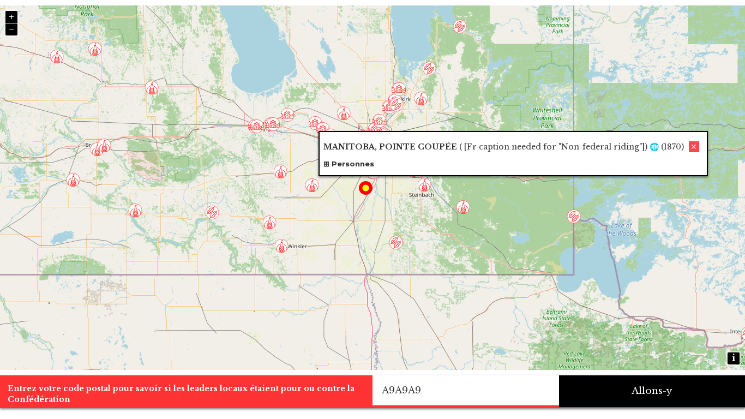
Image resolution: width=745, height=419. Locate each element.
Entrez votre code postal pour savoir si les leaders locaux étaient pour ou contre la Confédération (181, 394)
